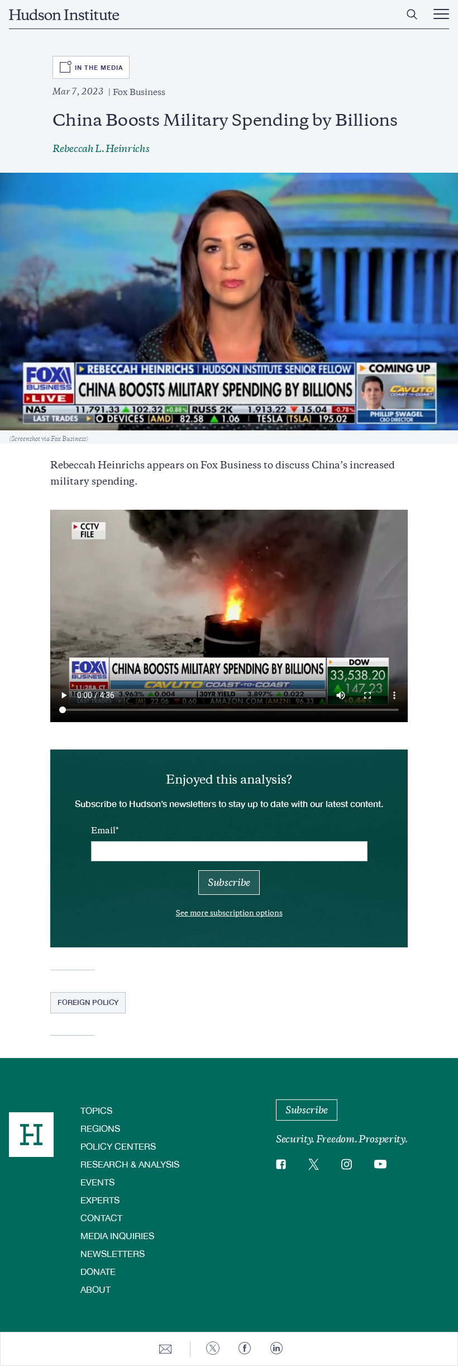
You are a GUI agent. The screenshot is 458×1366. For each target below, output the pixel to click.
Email (103, 831)
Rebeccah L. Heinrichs (101, 148)
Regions (100, 1128)
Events (97, 1182)
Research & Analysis (129, 1164)
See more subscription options (229, 913)
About (95, 1289)
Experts (100, 1199)
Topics (96, 1110)
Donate (98, 1271)
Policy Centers (118, 1146)
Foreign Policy (88, 1002)
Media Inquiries (117, 1235)
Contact (101, 1217)
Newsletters (112, 1253)
